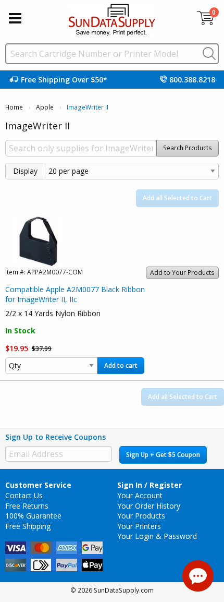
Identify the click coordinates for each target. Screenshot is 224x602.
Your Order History (148, 506)
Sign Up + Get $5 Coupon (163, 454)
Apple (45, 107)
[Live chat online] (198, 576)
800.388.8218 (192, 80)
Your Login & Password (157, 536)
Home (14, 107)
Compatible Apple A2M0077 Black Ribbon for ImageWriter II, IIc (75, 294)
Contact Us (24, 495)
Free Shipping (28, 526)
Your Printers (139, 526)
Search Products (187, 147)
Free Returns (26, 506)
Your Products (141, 516)
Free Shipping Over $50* (64, 80)
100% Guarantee (33, 516)
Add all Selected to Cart (177, 198)
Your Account (140, 495)
